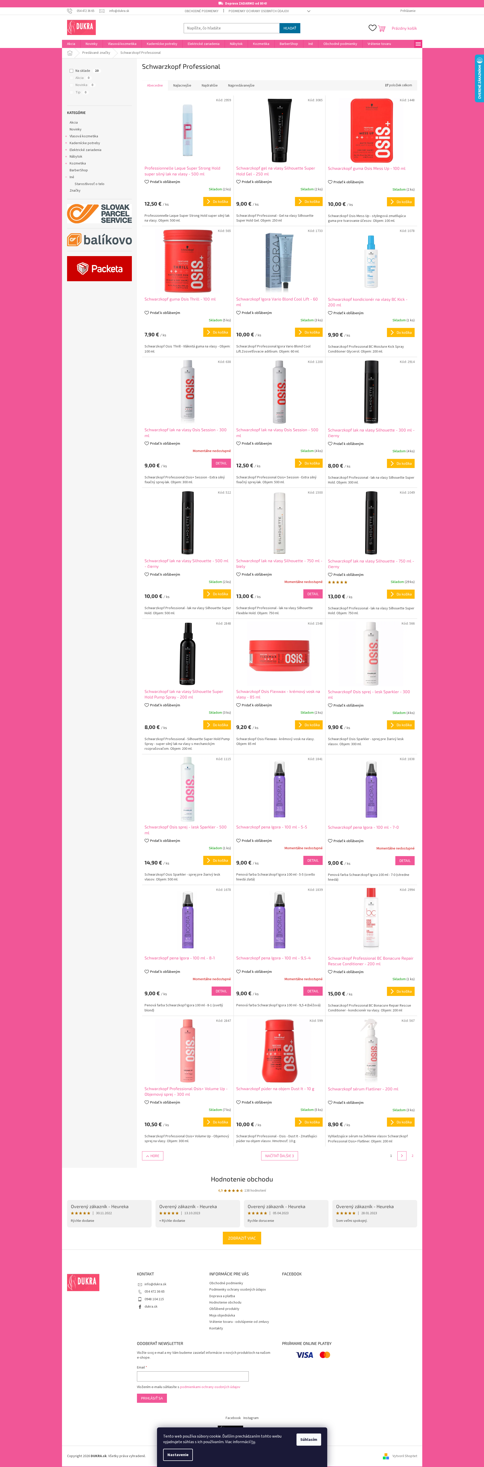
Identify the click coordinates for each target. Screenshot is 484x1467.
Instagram (251, 1418)
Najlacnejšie (182, 85)
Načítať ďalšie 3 (279, 1156)
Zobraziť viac (242, 1238)
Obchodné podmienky (201, 11)
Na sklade (87, 70)
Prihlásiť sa (152, 1398)
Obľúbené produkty (224, 1308)
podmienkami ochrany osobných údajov (210, 1387)
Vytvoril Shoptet (405, 1456)
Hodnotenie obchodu (242, 1179)
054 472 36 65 (155, 1291)
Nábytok (76, 156)
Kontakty (216, 1328)
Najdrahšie (210, 85)
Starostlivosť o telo (89, 184)
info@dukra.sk (155, 1284)
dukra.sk (151, 1306)
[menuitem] (71, 44)
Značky (75, 190)
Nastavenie (178, 1455)
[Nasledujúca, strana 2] (402, 1155)
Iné (72, 177)
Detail (221, 463)
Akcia (82, 77)
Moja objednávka (222, 1315)
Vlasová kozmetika (84, 136)
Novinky (76, 129)
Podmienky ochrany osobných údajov (259, 11)
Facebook (233, 1418)
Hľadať (290, 28)
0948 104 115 (154, 1299)
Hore (154, 1156)
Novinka (84, 85)
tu (253, 1442)
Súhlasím (308, 1439)
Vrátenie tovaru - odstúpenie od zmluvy (239, 1321)
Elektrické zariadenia (85, 150)
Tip (80, 92)
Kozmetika (78, 163)
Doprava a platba (222, 1296)
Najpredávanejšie (241, 85)
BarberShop (79, 170)
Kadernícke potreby (85, 143)
